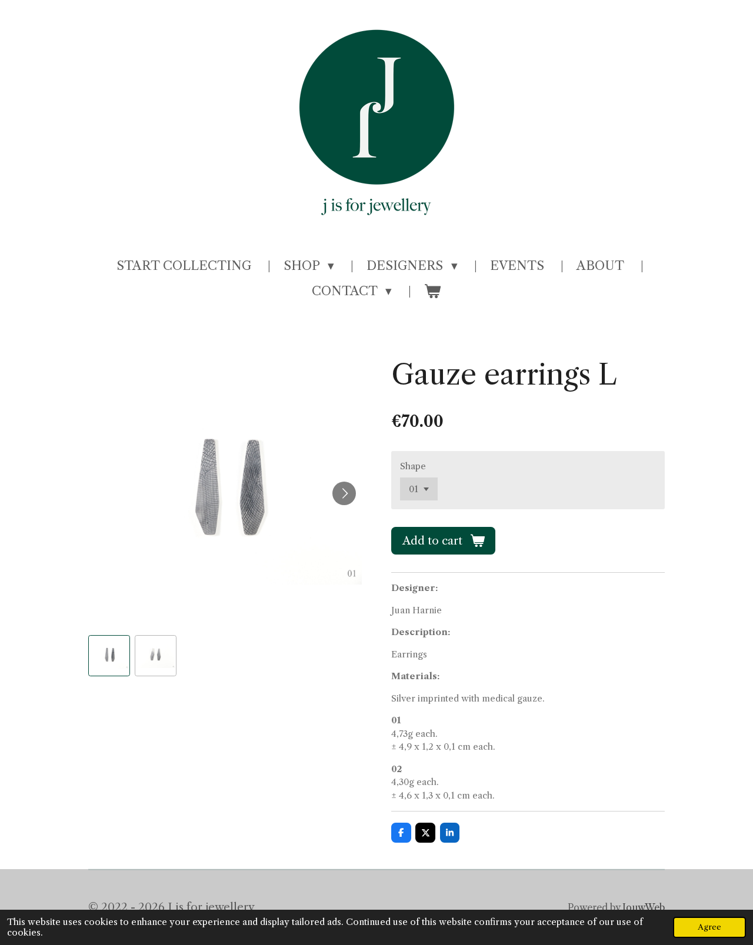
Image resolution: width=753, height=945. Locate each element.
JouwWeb (643, 907)
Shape (413, 466)
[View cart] (432, 291)
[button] (109, 656)
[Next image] (344, 493)
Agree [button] (709, 927)
